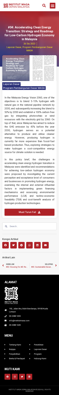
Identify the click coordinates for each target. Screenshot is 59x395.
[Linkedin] (29, 377)
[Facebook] (7, 377)
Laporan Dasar (11, 84)
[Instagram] (15, 377)
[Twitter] (22, 377)
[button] (44, 5)
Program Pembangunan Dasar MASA (24, 88)
